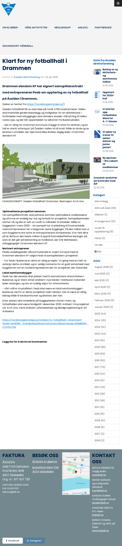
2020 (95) (100, 347)
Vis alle (98, 245)
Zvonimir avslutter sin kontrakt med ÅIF (105, 181)
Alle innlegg (101, 201)
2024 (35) (100, 320)
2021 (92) (99, 340)
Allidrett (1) (100, 214)
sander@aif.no (100, 502)
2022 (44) (100, 333)
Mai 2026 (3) (101, 280)
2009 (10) (99, 420)
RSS (99, 251)
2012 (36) (99, 400)
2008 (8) (99, 427)
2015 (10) (99, 380)
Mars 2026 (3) (102, 293)
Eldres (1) (99, 238)
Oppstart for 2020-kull (108, 95)
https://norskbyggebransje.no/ (45, 104)
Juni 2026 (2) (102, 273)
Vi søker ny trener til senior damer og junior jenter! (109, 139)
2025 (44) (100, 313)
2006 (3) (99, 440)
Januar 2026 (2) (103, 307)
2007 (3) (99, 434)
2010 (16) (99, 414)
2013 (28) (99, 393)
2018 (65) (99, 360)
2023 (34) (100, 327)
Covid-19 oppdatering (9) (103, 229)
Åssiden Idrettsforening (27, 77)
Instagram (35, 540)
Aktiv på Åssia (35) (105, 208)
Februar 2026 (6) (104, 300)
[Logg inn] (118, 3)
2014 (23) (99, 387)
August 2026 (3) (103, 267)
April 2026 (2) (102, 287)
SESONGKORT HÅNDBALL (17, 46)
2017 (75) (99, 367)
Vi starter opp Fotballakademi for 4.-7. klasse (110, 115)
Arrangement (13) (104, 221)
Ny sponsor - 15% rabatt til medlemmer (110, 162)
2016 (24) (99, 373)
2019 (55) (99, 353)
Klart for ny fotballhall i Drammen (34, 64)
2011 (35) (99, 407)
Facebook (13, 540)
